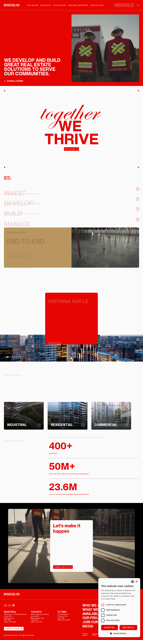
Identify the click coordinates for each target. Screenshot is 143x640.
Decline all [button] (128, 627)
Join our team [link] (96, 5)
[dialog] (119, 607)
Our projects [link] (59, 5)
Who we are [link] (32, 5)
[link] (11, 5)
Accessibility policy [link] (97, 634)
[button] (119, 633)
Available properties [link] (78, 5)
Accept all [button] (109, 627)
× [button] (136, 582)
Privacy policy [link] (85, 634)
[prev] (36, 318)
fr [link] (138, 5)
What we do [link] (45, 5)
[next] (107, 318)
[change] (4, 357)
